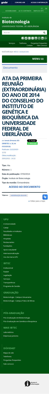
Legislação (7, 275)
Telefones (23, 43)
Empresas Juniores (10, 336)
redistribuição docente (19, 195)
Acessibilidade (10, 11)
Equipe (6, 271)
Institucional (8, 268)
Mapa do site (39, 11)
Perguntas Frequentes (39, 43)
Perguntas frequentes (12, 360)
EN (46, 8)
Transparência (9, 282)
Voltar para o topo (37, 201)
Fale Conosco (42, 45)
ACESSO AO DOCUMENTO (24, 187)
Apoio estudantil (9, 249)
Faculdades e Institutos (12, 231)
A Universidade (9, 224)
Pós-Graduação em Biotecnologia (16, 318)
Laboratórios (8, 332)
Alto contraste (25, 11)
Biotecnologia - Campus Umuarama (17, 297)
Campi (5, 227)
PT (42, 8)
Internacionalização (11, 253)
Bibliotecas (7, 235)
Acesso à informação (39, 2)
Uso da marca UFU (10, 257)
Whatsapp (33, 143)
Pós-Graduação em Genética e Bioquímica (20, 321)
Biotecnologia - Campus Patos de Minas (19, 301)
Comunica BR (20, 2)
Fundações (7, 246)
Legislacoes (24, 52)
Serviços (12, 43)
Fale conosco (8, 364)
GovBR (3, 1)
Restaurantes (8, 242)
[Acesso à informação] (32, 384)
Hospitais (7, 238)
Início (16, 52)
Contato (30, 45)
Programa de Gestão (11, 286)
